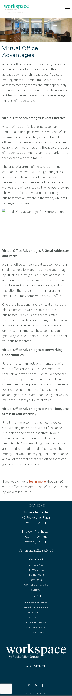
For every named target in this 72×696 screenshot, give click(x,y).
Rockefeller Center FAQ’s (36, 607)
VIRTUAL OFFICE (36, 570)
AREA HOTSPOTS (36, 612)
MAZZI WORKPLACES (36, 627)
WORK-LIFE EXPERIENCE (36, 585)
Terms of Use (42, 691)
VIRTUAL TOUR (36, 617)
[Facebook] (43, 686)
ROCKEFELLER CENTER (36, 602)
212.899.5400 (43, 550)
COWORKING (36, 580)
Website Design (39, 693)
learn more (37, 481)
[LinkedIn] (29, 686)
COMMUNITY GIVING (36, 622)
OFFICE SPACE (36, 565)
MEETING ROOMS (36, 575)
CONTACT (36, 590)
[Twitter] (36, 686)
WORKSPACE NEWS (36, 632)
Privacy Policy (29, 691)
